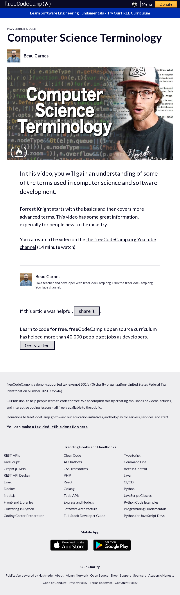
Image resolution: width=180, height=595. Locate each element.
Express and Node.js (79, 502)
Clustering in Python (19, 509)
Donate (166, 4)
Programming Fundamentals (145, 509)
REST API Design (17, 475)
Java (127, 475)
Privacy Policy (78, 582)
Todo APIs (71, 495)
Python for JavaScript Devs (144, 515)
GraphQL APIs (15, 469)
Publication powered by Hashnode (29, 575)
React (68, 482)
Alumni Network (77, 575)
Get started (37, 345)
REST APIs (12, 455)
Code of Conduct (55, 582)
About (59, 575)
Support (125, 575)
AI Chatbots (73, 462)
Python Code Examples (141, 502)
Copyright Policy (126, 582)
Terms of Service (101, 582)
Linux (8, 482)
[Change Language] (134, 4)
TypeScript (132, 455)
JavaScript (12, 462)
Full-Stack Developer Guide (84, 515)
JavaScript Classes (138, 495)
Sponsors (139, 575)
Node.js (9, 495)
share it (87, 311)
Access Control (135, 469)
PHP (67, 475)
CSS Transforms (76, 469)
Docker (9, 488)
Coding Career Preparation (24, 515)
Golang (69, 488)
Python (129, 488)
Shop (114, 575)
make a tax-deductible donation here (55, 426)
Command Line (135, 462)
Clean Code (72, 455)
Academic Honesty (161, 575)
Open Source (99, 575)
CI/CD (129, 482)
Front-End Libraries (18, 502)
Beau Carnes (36, 55)
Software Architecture (80, 509)
